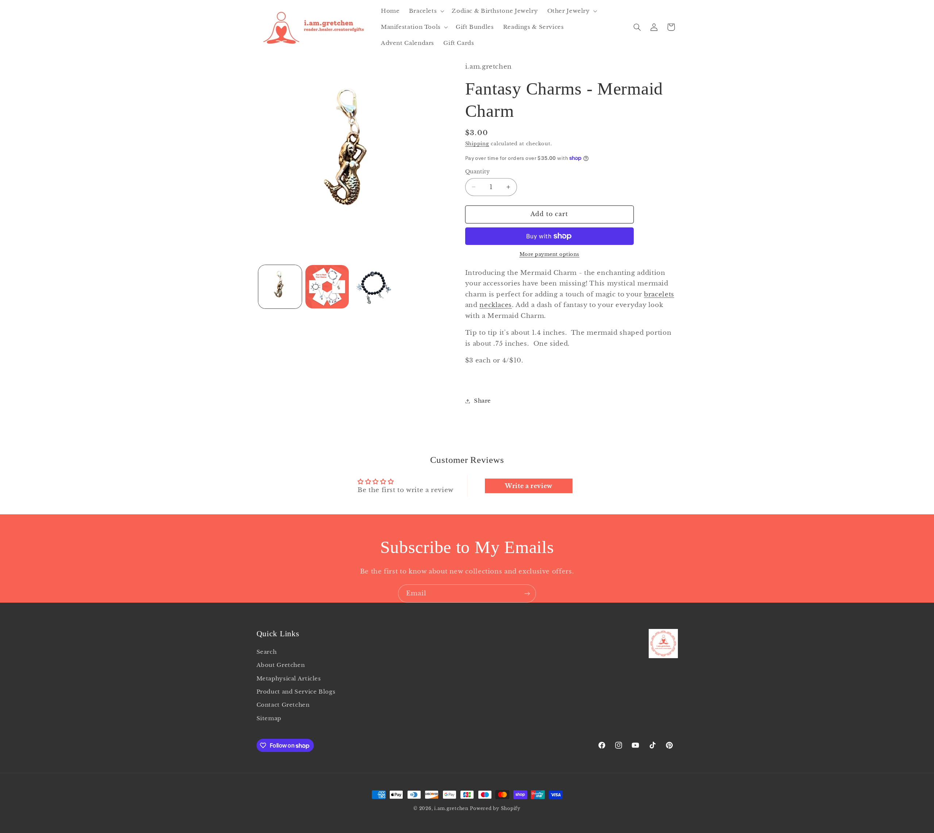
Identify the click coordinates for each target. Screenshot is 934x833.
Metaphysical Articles (288, 678)
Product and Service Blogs (296, 691)
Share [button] (482, 401)
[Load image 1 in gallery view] (280, 286)
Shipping (477, 144)
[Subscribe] (527, 593)
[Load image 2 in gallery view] (327, 286)
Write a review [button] (528, 486)
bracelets (659, 294)
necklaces (495, 305)
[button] (425, 11)
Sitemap (268, 718)
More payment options (550, 254)
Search (266, 652)
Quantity (477, 172)
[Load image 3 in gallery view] (374, 286)
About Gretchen (280, 665)
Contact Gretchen (283, 705)
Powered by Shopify (495, 808)
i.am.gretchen (451, 808)
